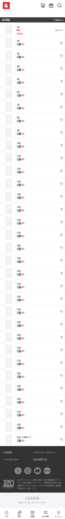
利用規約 (7, 452)
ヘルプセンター (11, 459)
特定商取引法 (40, 459)
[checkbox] (61, 42)
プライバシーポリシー (44, 452)
